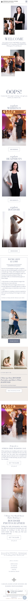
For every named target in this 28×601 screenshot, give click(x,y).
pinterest (14, 567)
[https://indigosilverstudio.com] (9, 1)
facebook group (14, 571)
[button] (26, 2)
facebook (14, 566)
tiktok (14, 569)
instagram (14, 564)
